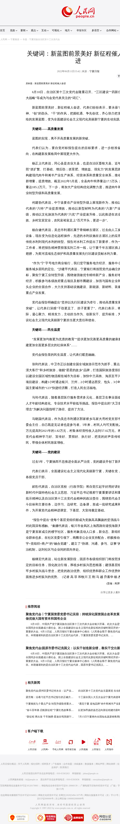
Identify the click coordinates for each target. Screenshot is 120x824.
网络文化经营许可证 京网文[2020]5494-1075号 (60, 795)
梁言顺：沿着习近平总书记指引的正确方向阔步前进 (54, 697)
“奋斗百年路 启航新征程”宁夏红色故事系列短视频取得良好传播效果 (63, 710)
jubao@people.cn (90, 773)
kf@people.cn (31, 779)
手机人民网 (57, 749)
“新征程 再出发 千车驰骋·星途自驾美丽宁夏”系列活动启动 (58, 716)
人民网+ (45, 749)
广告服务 (56, 764)
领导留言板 (70, 749)
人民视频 (83, 749)
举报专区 (82, 30)
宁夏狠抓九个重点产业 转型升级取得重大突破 (51, 703)
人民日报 (32, 749)
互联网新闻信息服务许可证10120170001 (19, 785)
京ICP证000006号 (45, 798)
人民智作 (109, 749)
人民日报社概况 (8, 764)
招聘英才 (46, 764)
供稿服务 (78, 764)
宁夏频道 (14, 39)
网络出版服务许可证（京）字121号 (101, 795)
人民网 (3, 39)
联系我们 (64, 767)
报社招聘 (35, 764)
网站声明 (100, 764)
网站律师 (110, 764)
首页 (2, 30)
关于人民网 (23, 764)
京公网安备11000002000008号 (69, 798)
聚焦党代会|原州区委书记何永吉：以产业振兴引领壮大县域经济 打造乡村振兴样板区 (72, 690)
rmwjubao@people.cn (102, 779)
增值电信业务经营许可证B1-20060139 (59, 785)
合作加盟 (67, 764)
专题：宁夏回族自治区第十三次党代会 (41, 39)
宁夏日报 (94, 71)
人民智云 (96, 749)
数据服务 (89, 764)
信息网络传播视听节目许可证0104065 (18, 795)
